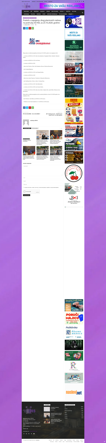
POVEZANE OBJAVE (27, 128)
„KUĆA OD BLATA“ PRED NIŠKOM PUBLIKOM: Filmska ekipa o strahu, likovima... (56, 420)
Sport (44, 14)
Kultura (74, 11)
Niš (31, 11)
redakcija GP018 (27, 24)
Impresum (33, 1)
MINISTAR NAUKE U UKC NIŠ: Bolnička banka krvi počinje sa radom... (56, 414)
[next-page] (61, 128)
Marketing (50, 1)
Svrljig (48, 11)
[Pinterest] (30, 28)
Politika (33, 14)
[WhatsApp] (32, 28)
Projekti (71, 14)
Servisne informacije (52, 14)
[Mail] (77, 1)
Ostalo (61, 11)
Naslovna (26, 11)
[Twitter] (81, 1)
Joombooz (37, 440)
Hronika (39, 14)
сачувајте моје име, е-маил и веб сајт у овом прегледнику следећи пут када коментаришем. (41, 187)
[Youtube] (83, 1)
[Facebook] (76, 1)
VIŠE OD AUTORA (35, 128)
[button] (82, 12)
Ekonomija (26, 14)
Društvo (68, 11)
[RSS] (79, 1)
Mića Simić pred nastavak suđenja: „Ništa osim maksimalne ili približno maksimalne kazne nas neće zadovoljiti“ (55, 158)
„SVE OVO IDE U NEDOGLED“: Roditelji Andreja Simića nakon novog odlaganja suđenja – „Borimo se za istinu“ (42, 158)
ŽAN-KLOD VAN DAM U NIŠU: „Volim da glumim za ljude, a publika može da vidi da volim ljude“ (28, 158)
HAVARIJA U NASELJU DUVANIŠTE (27, 141)
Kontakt (45, 1)
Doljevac (42, 11)
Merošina (36, 11)
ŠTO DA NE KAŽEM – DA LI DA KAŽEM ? (31, 113)
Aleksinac (28, 16)
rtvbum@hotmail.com (33, 431)
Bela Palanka (55, 11)
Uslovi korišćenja (39, 1)
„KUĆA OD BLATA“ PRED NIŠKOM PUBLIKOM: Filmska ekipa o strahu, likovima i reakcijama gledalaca (55, 142)
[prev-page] (60, 128)
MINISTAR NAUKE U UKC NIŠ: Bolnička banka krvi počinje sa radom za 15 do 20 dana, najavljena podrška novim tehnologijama (42, 142)
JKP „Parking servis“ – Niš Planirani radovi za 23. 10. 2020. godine (54, 114)
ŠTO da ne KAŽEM (63, 14)
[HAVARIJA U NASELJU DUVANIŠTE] (29, 134)
